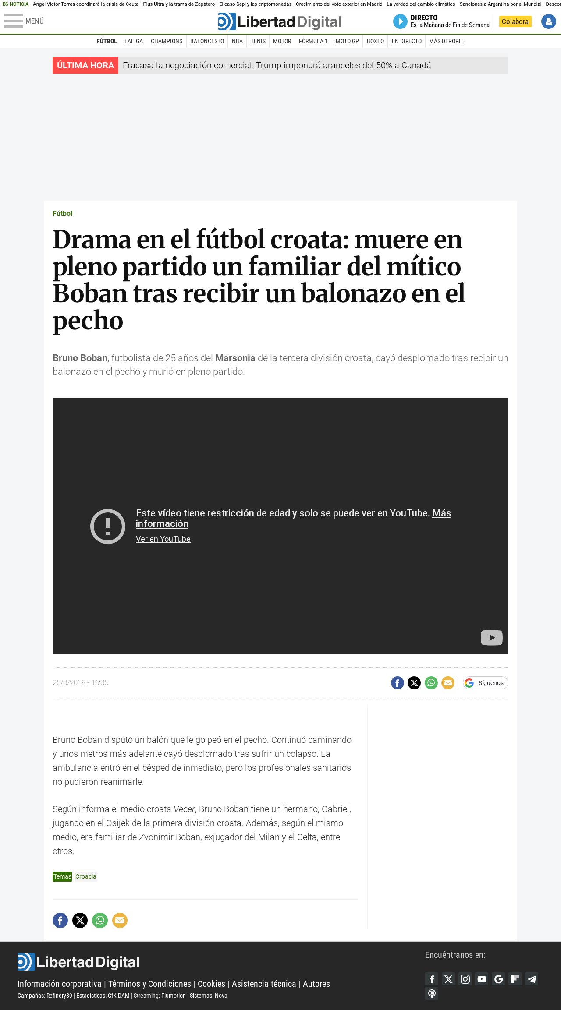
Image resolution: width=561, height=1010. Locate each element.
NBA (237, 41)
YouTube (481, 978)
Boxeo (375, 41)
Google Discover (498, 978)
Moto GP (347, 41)
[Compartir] (397, 682)
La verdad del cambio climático (421, 4)
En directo (407, 41)
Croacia (85, 876)
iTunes (431, 993)
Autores (316, 983)
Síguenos (491, 683)
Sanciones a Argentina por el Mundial (501, 4)
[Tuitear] (414, 682)
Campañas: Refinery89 (45, 995)
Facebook (431, 978)
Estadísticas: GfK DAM (103, 995)
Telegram (531, 978)
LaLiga (133, 41)
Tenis (258, 41)
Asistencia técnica (264, 983)
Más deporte (446, 41)
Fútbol (107, 41)
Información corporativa (60, 983)
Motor (282, 41)
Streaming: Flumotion (160, 995)
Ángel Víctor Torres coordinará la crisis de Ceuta (85, 4)
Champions (166, 41)
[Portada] (280, 21)
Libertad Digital (221, 962)
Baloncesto (207, 41)
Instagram (465, 978)
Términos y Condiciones (149, 983)
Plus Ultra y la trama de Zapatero (179, 4)
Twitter (448, 978)
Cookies (211, 983)
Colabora (515, 21)
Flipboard (515, 978)
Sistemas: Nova (208, 995)
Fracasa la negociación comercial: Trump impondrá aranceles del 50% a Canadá (277, 65)
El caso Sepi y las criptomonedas (255, 4)
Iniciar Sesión (548, 21)
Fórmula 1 (313, 41)
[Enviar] (431, 682)
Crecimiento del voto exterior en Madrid (339, 4)
